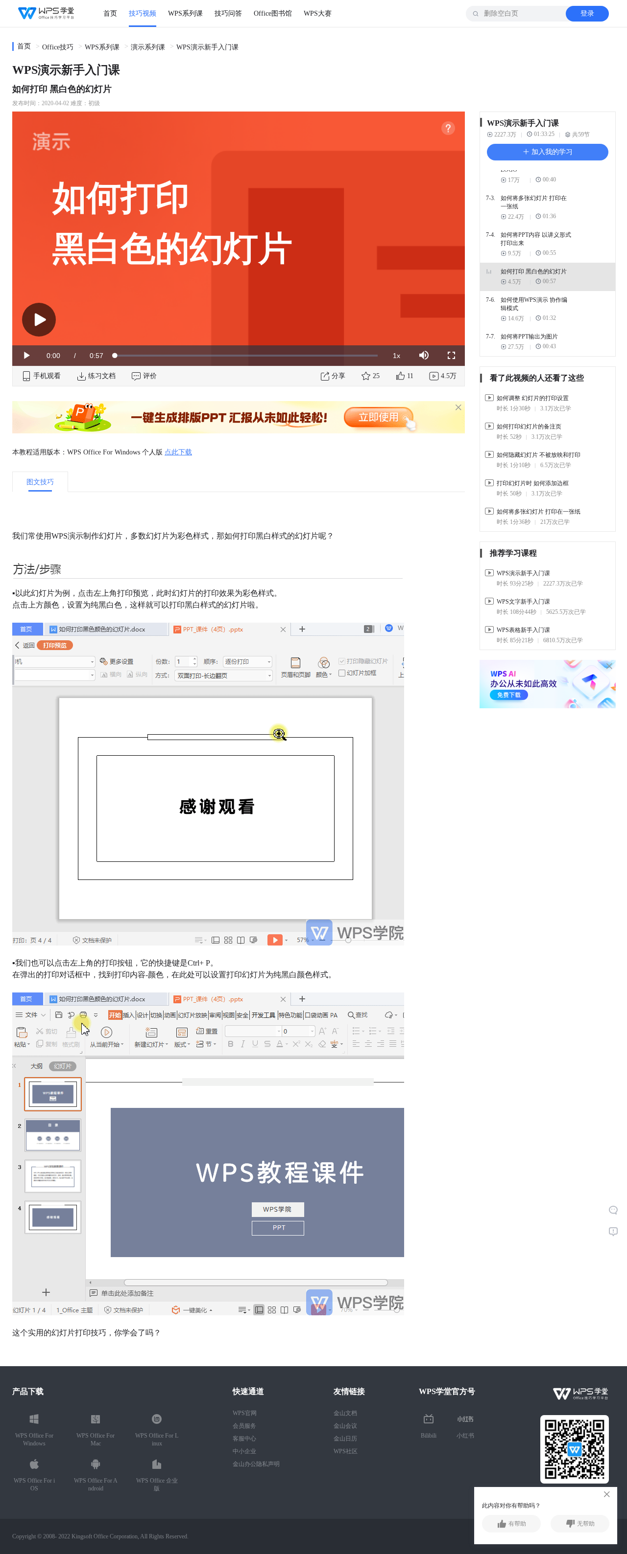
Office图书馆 (273, 13)
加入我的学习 (551, 152)
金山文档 (345, 1413)
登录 (587, 13)
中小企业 (244, 1451)
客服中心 (244, 1438)
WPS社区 (346, 1451)
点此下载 (178, 452)
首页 (110, 13)
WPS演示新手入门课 (207, 47)
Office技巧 (57, 47)
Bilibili (428, 1435)
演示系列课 (148, 47)
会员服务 (244, 1425)
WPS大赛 (318, 13)
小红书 (465, 1435)
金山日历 (345, 1438)
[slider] (246, 356)
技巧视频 (142, 13)
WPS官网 (245, 1413)
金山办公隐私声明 (256, 1464)
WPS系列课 (185, 13)
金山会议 (345, 1425)
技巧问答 (228, 13)
